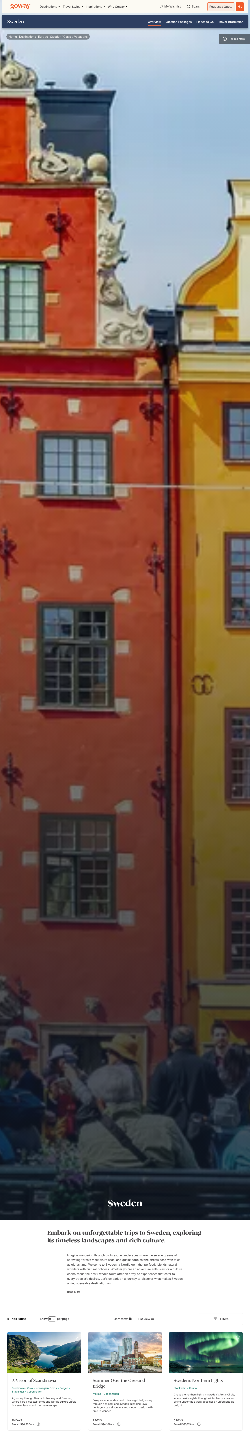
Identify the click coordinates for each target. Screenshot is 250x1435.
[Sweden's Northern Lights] (206, 1381)
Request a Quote (220, 6)
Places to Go (205, 21)
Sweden (55, 36)
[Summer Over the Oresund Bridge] (125, 1381)
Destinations (27, 36)
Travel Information (231, 21)
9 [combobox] (50, 1318)
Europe (43, 36)
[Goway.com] (20, 6)
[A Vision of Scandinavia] (44, 1381)
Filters (224, 1319)
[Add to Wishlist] (76, 1337)
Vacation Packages (178, 21)
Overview (154, 21)
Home (13, 36)
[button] (234, 38)
